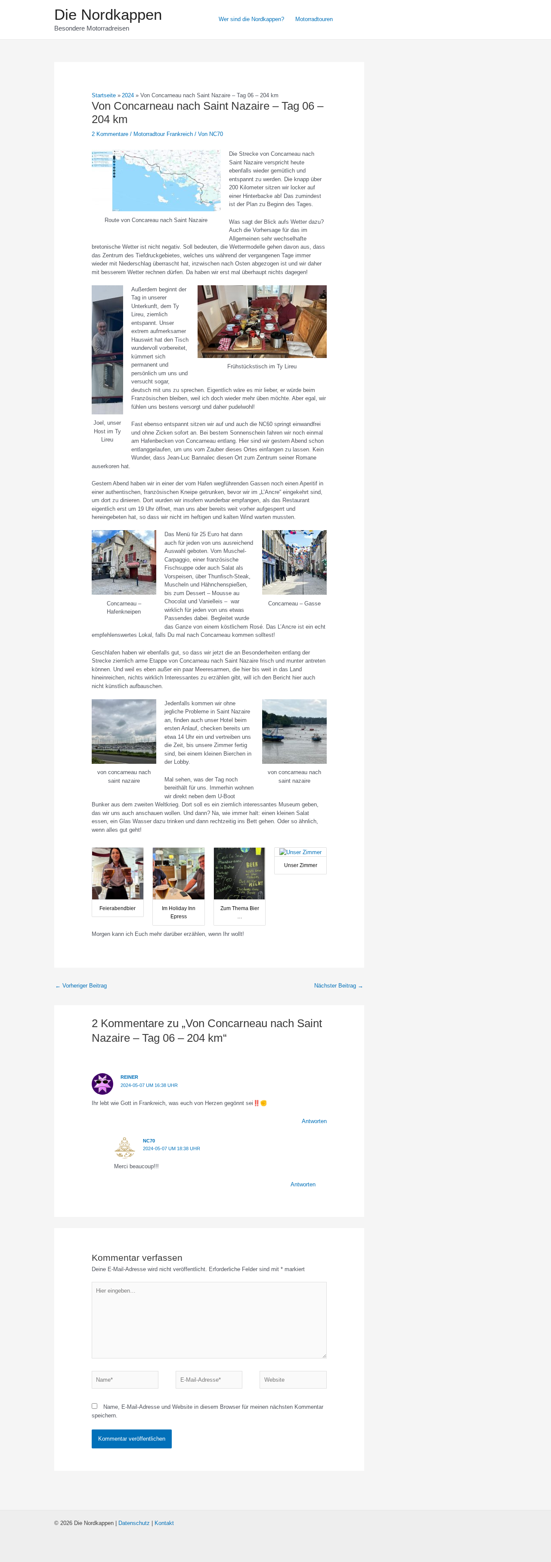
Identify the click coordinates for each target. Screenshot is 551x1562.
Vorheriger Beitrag (81, 985)
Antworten (314, 1121)
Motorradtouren (314, 19)
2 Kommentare (110, 134)
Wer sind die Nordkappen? (251, 19)
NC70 (149, 1140)
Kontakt (164, 1523)
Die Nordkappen (108, 14)
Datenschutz (134, 1523)
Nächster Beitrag (338, 985)
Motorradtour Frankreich (163, 134)
